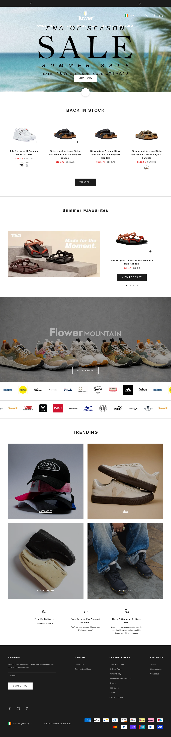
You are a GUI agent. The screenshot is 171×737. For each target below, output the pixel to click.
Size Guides (114, 688)
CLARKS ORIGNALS (45, 591)
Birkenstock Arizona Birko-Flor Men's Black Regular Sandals (105, 154)
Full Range (85, 370)
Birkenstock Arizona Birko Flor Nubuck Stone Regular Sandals (146, 154)
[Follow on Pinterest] (27, 708)
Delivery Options (116, 669)
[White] (27, 164)
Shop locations (156, 669)
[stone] (146, 168)
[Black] (21, 164)
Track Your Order (117, 664)
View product (132, 277)
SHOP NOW (85, 78)
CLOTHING (108, 26)
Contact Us (79, 664)
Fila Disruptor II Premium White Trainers (24, 153)
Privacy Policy (115, 674)
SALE (70, 26)
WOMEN (41, 26)
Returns (113, 683)
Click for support (131, 633)
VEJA (125, 511)
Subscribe (20, 686)
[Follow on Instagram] (18, 708)
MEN (52, 26)
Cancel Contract (116, 697)
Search (153, 664)
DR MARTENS (125, 591)
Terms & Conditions (83, 669)
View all (85, 182)
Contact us (154, 674)
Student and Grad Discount (121, 678)
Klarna (112, 693)
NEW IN (94, 26)
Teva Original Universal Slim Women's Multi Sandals (131, 262)
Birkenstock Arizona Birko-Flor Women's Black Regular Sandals (65, 154)
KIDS (61, 26)
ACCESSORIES (125, 26)
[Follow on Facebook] (9, 708)
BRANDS (81, 26)
